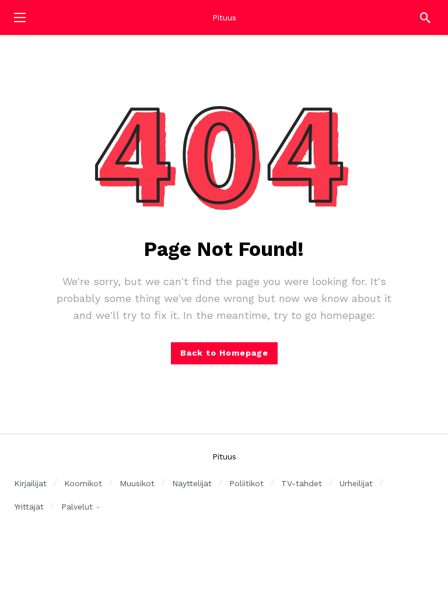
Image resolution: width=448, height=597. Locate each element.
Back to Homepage (224, 352)
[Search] (425, 17)
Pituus (224, 17)
